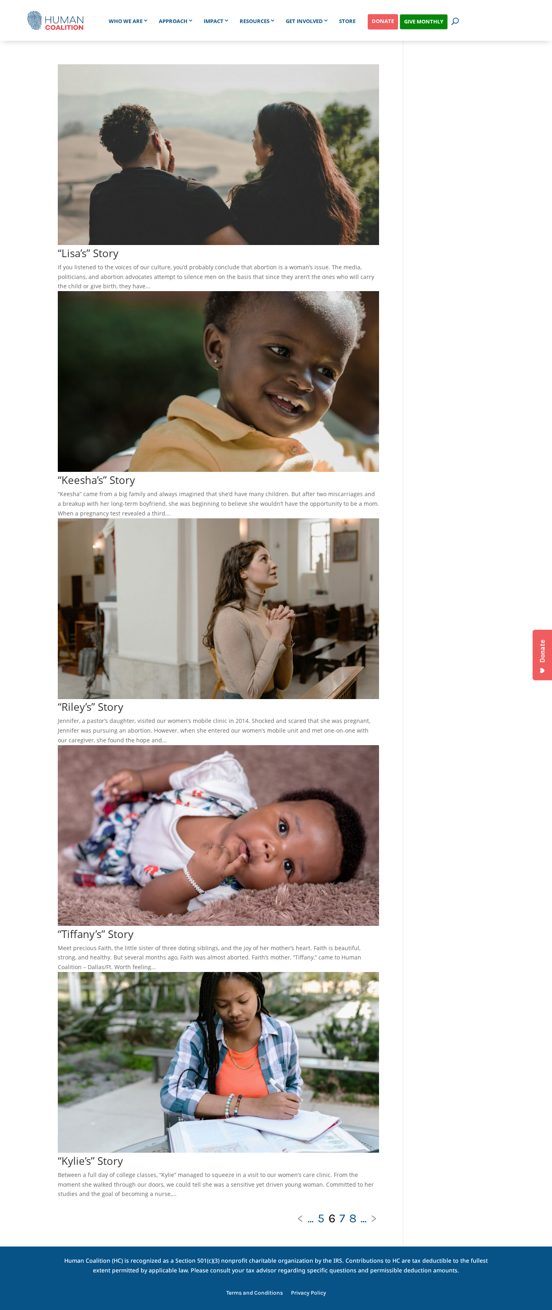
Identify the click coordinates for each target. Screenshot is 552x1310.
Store (347, 21)
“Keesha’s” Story (96, 480)
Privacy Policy (308, 1293)
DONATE (383, 21)
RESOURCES (255, 21)
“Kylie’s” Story (90, 1161)
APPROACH (173, 21)
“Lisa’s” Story (88, 253)
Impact (213, 21)
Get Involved (304, 21)
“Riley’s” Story (90, 706)
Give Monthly (423, 21)
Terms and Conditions (254, 1293)
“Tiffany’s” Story (95, 934)
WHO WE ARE (126, 21)
